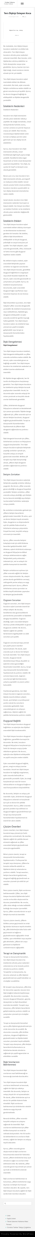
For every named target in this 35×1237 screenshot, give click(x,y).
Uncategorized (13, 16)
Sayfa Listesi (11, 1219)
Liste (8, 1216)
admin (17, 35)
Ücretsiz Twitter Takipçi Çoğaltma (19, 1227)
